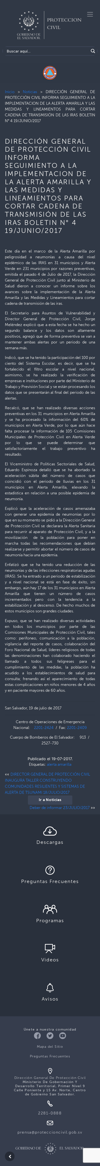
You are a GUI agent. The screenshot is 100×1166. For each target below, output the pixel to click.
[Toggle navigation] (90, 14)
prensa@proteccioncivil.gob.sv (49, 1132)
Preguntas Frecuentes (50, 1056)
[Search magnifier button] (93, 51)
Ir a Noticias (50, 800)
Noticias (30, 91)
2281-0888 (50, 1113)
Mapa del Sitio (50, 1047)
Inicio (10, 91)
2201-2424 (44, 727)
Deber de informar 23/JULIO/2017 (60, 807)
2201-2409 (77, 727)
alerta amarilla (59, 764)
